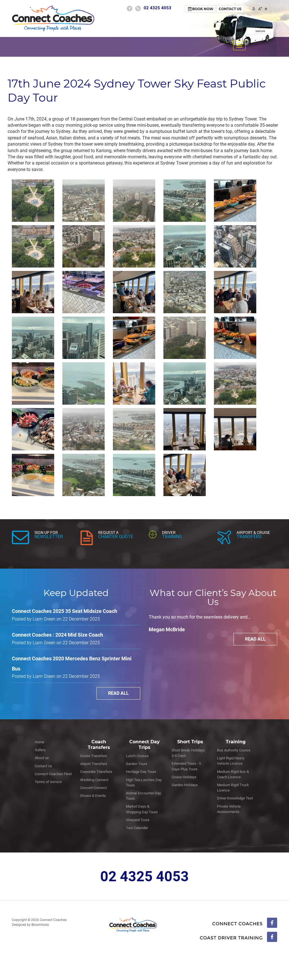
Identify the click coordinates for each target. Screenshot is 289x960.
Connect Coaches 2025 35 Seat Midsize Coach (64, 611)
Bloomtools (40, 925)
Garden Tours (136, 764)
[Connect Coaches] (53, 18)
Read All (118, 693)
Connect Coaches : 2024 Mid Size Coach (57, 635)
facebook (129, 8)
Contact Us (230, 9)
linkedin (238, 937)
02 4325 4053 (157, 7)
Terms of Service (48, 782)
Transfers (249, 536)
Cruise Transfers (93, 756)
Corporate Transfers (96, 772)
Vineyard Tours (138, 820)
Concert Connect (93, 788)
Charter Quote (115, 536)
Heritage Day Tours (141, 772)
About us (42, 758)
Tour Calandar (137, 828)
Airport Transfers (93, 764)
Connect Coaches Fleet (53, 774)
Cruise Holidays (184, 777)
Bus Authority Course (233, 750)
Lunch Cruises (137, 756)
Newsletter (48, 536)
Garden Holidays (185, 785)
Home (39, 742)
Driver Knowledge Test (235, 798)
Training (172, 536)
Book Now (202, 9)
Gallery (40, 750)
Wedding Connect (94, 780)
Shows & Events (93, 796)
